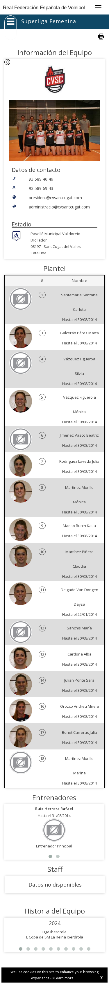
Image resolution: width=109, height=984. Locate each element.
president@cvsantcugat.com (55, 197)
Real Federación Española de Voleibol (44, 7)
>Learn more (63, 978)
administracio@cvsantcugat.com (59, 207)
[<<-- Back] (7, 62)
